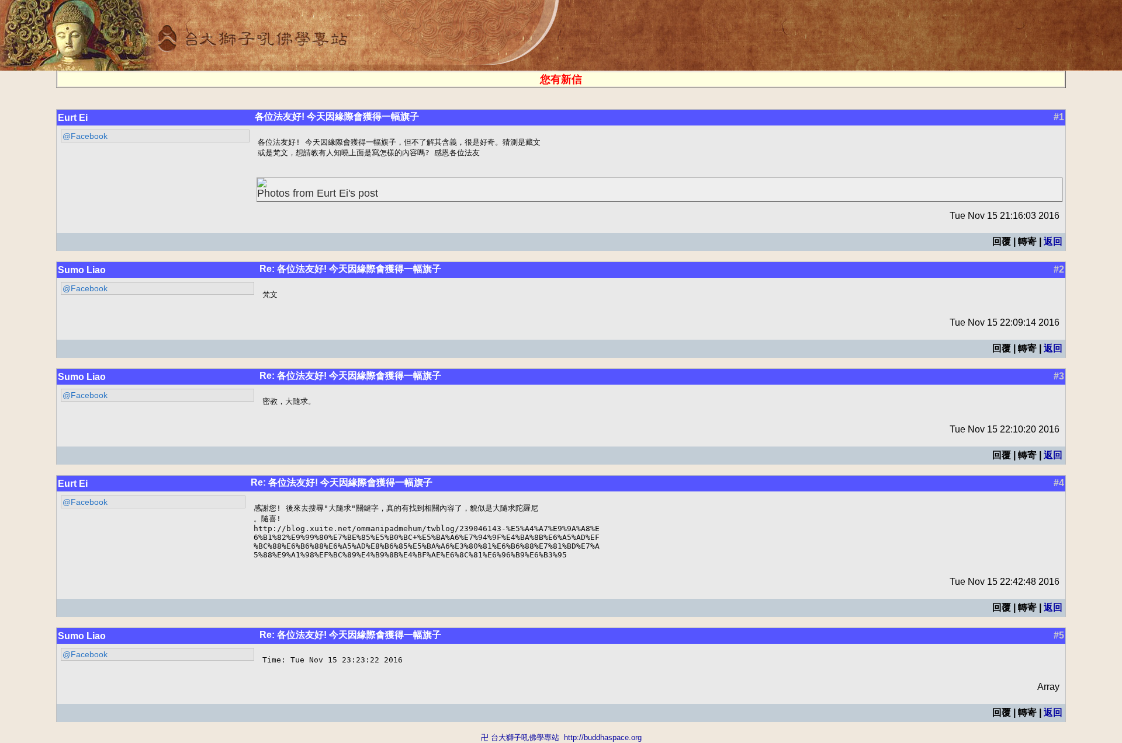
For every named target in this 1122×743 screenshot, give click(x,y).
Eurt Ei (73, 118)
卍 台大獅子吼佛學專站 (520, 737)
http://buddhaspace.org (603, 737)
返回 (1053, 241)
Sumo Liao (82, 270)
